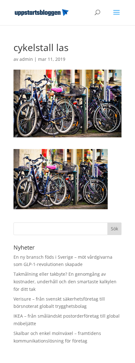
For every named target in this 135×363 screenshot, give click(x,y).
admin (26, 59)
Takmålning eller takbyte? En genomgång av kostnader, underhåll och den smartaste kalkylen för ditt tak (65, 281)
